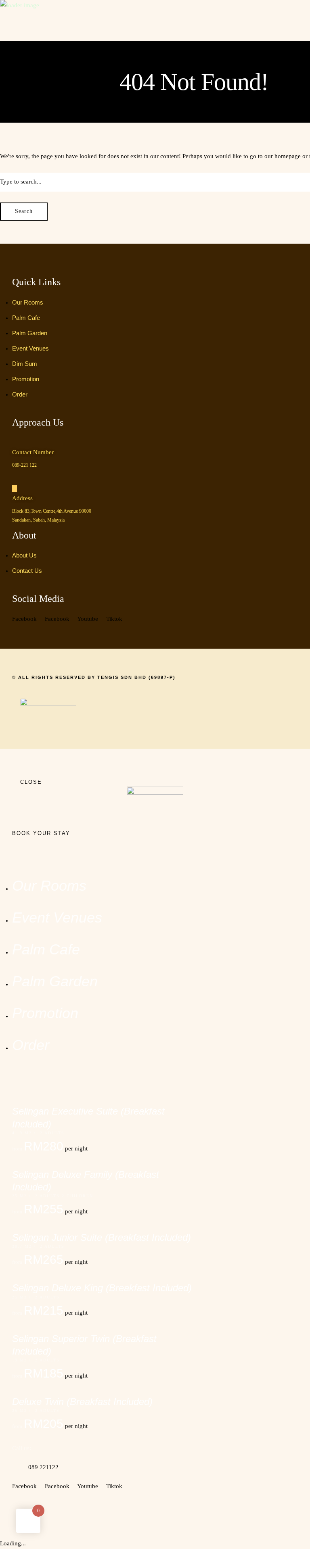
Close (31, 782)
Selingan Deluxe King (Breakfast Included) (102, 1287)
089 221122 (43, 1467)
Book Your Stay (41, 833)
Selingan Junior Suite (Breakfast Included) (101, 1237)
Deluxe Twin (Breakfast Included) (82, 1401)
